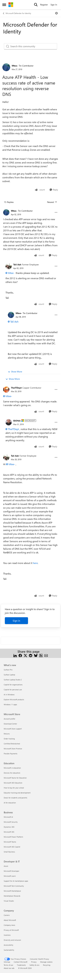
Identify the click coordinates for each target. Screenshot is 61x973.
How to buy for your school (14, 788)
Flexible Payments (10, 753)
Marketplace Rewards (12, 896)
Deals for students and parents (15, 798)
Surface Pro (8, 670)
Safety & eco (34, 965)
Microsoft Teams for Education (15, 778)
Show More (16, 371)
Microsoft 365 (9, 832)
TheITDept (16, 387)
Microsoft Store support (13, 729)
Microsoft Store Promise (13, 748)
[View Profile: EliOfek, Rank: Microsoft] (8, 422)
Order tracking (9, 738)
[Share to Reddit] (30, 655)
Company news (9, 925)
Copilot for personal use (13, 689)
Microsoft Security (11, 822)
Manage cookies (46, 962)
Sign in (16, 620)
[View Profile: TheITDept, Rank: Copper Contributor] (6, 389)
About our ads (9, 968)
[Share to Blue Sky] (35, 655)
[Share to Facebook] (20, 655)
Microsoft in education (12, 768)
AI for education (10, 802)
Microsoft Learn (10, 876)
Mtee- (15, 65)
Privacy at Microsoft (11, 930)
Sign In (54, 4)
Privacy (33, 962)
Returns (7, 734)
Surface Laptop (9, 674)
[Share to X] (25, 655)
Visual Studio (9, 901)
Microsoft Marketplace (12, 891)
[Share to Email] (46, 655)
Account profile (9, 719)
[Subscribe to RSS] (41, 655)
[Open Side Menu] (4, 4)
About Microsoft (10, 920)
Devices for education (12, 773)
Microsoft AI (8, 817)
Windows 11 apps (10, 704)
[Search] (36, 5)
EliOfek (17, 420)
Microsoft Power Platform (13, 837)
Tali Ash (17, 264)
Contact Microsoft (20, 962)
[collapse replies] (30, 208)
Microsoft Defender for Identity (18, 13)
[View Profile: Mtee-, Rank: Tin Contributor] (6, 67)
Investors (7, 935)
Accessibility (8, 945)
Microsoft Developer (11, 871)
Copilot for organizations (13, 684)
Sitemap (7, 962)
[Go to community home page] (10, 4)
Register (44, 4)
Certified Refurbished (12, 743)
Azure (6, 866)
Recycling (46, 965)
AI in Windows (9, 694)
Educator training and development (17, 793)
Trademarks (21, 965)
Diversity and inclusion (12, 940)
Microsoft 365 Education (13, 783)
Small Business (9, 852)
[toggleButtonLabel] (56, 13)
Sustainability (9, 950)
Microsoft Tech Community (14, 886)
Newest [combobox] (52, 202)
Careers (7, 915)
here (35, 563)
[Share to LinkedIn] (15, 655)
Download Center (10, 724)
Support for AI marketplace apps (16, 881)
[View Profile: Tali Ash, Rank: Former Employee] (8, 266)
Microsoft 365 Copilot (12, 847)
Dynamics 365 (9, 827)
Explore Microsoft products (14, 699)
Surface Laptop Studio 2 (13, 679)
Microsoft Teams (10, 842)
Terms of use (8, 965)
